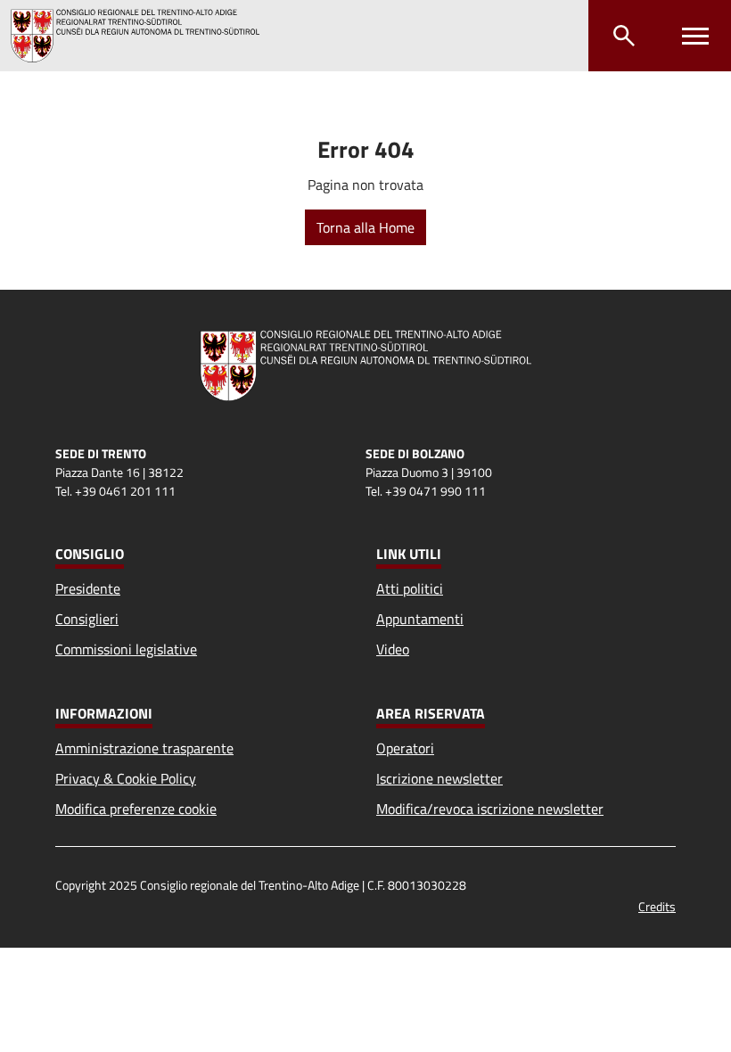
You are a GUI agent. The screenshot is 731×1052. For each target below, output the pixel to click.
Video (392, 649)
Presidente (87, 588)
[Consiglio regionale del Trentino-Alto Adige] (142, 35)
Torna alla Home (365, 227)
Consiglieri (87, 618)
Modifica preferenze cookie (136, 808)
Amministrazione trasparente (144, 748)
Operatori (405, 748)
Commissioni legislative (126, 649)
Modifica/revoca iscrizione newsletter (490, 808)
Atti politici (409, 588)
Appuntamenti (420, 618)
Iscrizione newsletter (439, 778)
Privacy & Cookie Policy (125, 778)
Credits (657, 906)
